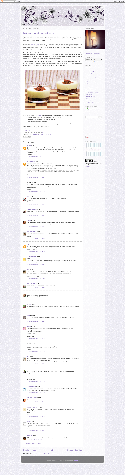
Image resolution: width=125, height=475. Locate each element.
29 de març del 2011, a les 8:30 (35, 310)
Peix (86, 98)
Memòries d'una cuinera (91, 92)
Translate (98, 61)
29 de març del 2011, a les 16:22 (36, 364)
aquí (39, 115)
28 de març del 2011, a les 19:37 (36, 226)
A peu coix (30, 293)
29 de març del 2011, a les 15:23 (36, 351)
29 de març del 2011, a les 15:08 (36, 338)
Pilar (28, 196)
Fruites (87, 84)
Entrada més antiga (74, 450)
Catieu (29, 326)
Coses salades (89, 76)
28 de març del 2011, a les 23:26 (36, 278)
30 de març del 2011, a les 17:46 (36, 416)
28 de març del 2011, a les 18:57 (36, 177)
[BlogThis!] (25, 137)
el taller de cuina (31, 209)
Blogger (76, 460)
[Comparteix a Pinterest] (30, 137)
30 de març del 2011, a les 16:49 (36, 402)
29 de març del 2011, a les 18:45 (36, 381)
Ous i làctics (48, 134)
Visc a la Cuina (31, 283)
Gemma (29, 304)
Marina (29, 145)
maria (28, 315)
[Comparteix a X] (27, 137)
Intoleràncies (88, 88)
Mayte (28, 369)
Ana (28, 356)
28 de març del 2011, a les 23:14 (36, 264)
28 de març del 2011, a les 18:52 (36, 156)
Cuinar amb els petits (34, 134)
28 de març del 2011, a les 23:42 (36, 299)
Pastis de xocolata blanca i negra (38, 33)
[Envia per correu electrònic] (24, 137)
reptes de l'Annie (34, 44)
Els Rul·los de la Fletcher (92, 82)
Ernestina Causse (32, 397)
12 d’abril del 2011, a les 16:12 (35, 440)
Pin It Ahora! (26, 130)
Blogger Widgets (94, 111)
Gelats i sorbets (89, 86)
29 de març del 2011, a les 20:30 (36, 392)
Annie (34, 37)
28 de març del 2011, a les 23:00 (36, 251)
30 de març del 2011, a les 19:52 (36, 430)
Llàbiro (87, 90)
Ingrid (28, 244)
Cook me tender (31, 386)
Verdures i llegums (90, 102)
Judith (29, 220)
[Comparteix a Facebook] (29, 137)
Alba (28, 269)
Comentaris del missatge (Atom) (40, 453)
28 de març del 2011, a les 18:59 (36, 191)
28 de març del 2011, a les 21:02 (36, 238)
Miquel (29, 421)
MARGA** (29, 435)
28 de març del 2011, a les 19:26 (36, 215)
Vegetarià (88, 100)
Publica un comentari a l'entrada (34, 443)
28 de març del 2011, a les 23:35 (36, 288)
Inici (52, 450)
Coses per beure (89, 74)
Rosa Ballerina (31, 161)
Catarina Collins (31, 231)
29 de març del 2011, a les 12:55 (36, 321)
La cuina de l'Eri (31, 256)
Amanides (88, 67)
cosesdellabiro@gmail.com (92, 53)
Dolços (42, 134)
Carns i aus (88, 69)
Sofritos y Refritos (32, 407)
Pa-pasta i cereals (90, 96)
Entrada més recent (30, 450)
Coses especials (89, 71)
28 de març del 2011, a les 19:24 (36, 204)
